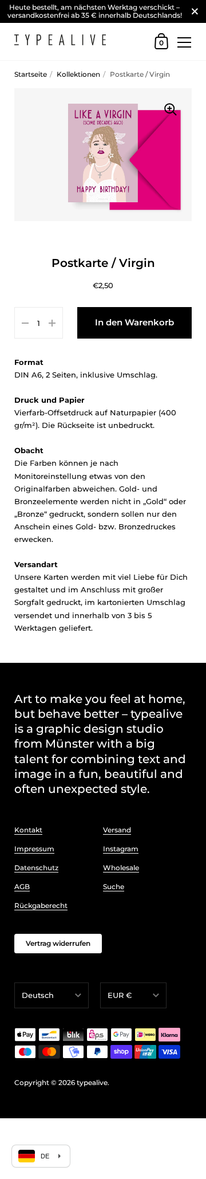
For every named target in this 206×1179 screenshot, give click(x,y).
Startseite (30, 74)
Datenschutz (36, 867)
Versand (117, 830)
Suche (113, 886)
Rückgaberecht (41, 905)
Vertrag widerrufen (58, 943)
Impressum (34, 848)
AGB (22, 886)
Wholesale (121, 867)
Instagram (120, 848)
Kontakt (28, 830)
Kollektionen (78, 74)
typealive (92, 1082)
